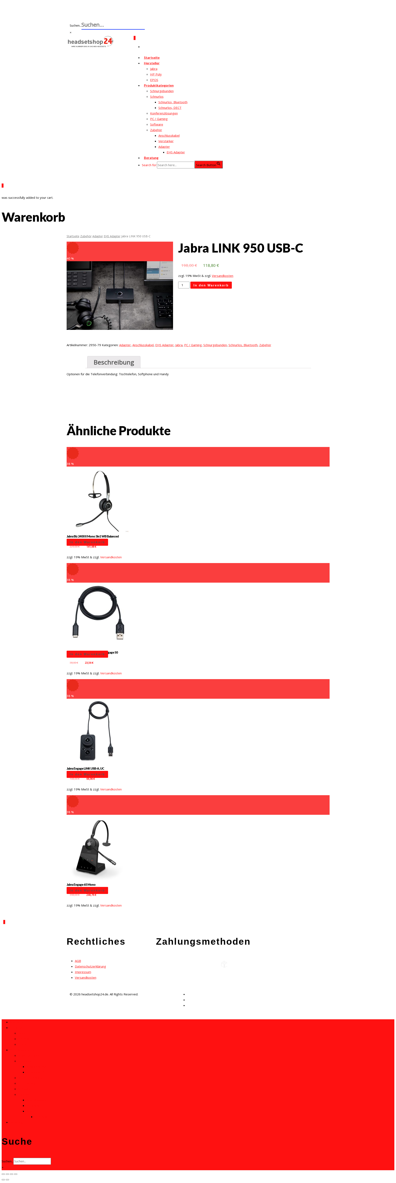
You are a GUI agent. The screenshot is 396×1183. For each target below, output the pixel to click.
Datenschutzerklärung (90, 966)
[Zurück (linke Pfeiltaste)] (3, 1179)
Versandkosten (222, 276)
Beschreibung (114, 362)
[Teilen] (7, 1174)
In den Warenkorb (211, 285)
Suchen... (7, 1161)
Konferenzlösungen (164, 113)
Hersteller (152, 63)
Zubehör (156, 130)
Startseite (73, 236)
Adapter (164, 147)
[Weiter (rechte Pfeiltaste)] (7, 1179)
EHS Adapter (176, 152)
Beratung (151, 158)
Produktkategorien (159, 85)
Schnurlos (157, 96)
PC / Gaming (159, 119)
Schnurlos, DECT (170, 108)
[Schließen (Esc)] (3, 1174)
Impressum (83, 972)
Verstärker (166, 141)
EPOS (22, 1044)
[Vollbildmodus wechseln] (11, 1174)
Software (156, 124)
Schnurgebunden (162, 91)
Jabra (153, 69)
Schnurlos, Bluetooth (172, 102)
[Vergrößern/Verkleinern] (15, 1174)
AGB (78, 961)
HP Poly (156, 74)
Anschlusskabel (169, 135)
